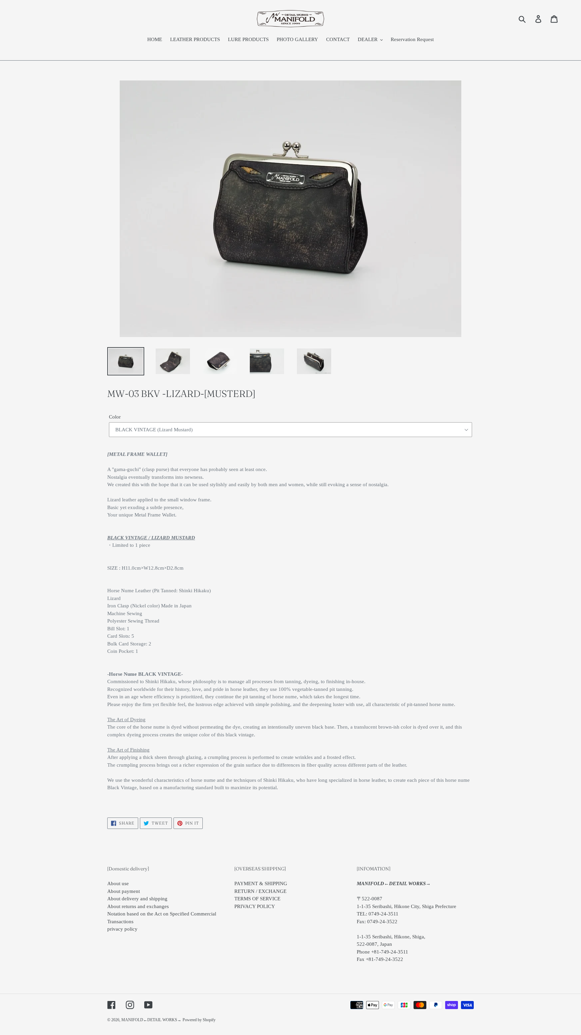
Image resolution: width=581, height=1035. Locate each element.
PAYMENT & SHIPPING (260, 883)
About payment (123, 891)
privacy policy (122, 929)
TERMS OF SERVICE (257, 898)
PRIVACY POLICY (254, 906)
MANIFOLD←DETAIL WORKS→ (151, 1019)
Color (115, 417)
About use (118, 883)
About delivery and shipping (137, 898)
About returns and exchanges (138, 906)
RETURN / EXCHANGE (260, 891)
